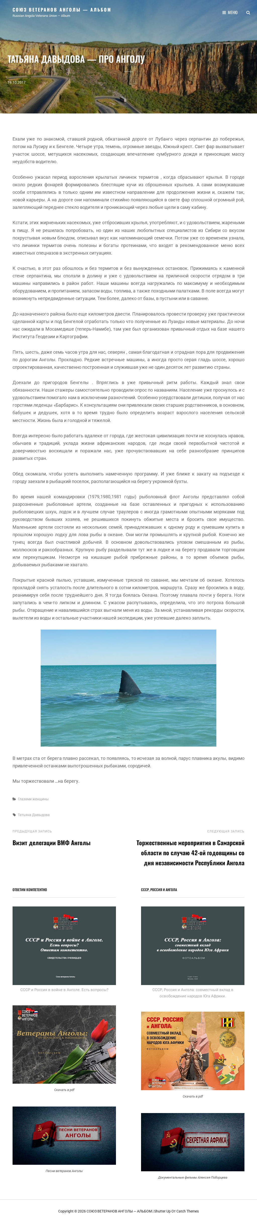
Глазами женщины (33, 799)
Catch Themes (187, 1211)
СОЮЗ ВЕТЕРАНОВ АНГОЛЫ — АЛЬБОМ (62, 9)
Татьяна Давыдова (34, 815)
